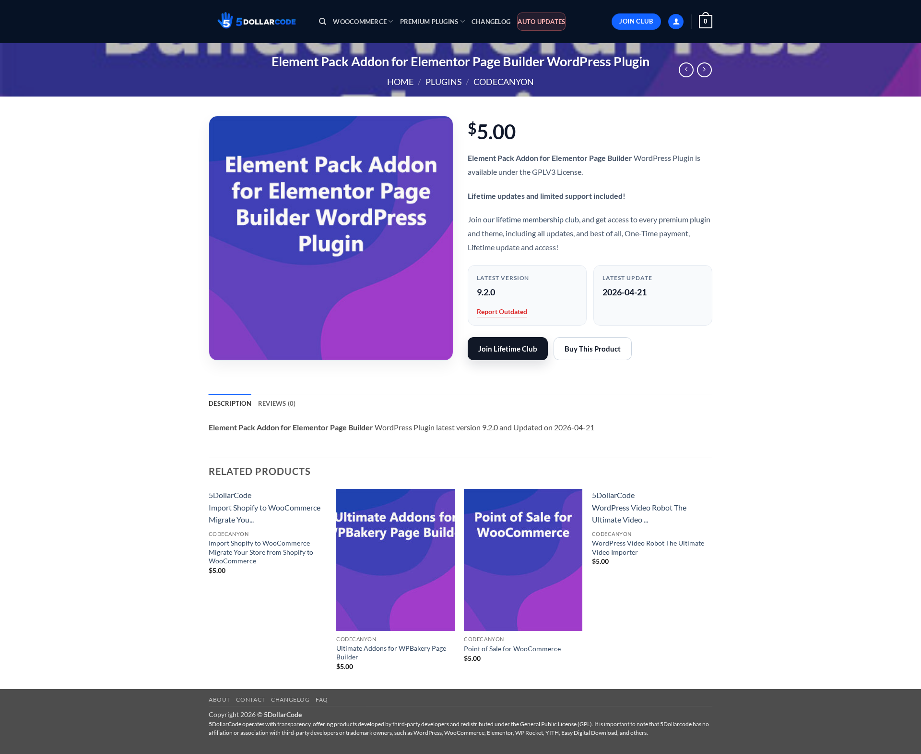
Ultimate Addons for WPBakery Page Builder (391, 652)
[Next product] (686, 69)
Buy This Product (593, 348)
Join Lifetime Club (507, 348)
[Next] (709, 588)
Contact (250, 699)
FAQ (322, 699)
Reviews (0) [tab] (277, 403)
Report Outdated (502, 311)
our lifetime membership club (531, 219)
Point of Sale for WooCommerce (512, 649)
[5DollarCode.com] (257, 22)
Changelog (491, 21)
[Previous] (209, 588)
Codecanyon (503, 81)
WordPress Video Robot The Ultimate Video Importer (648, 547)
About (219, 699)
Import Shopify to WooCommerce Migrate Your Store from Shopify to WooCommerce (261, 552)
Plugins (443, 81)
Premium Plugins (429, 21)
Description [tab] (230, 403)
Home (400, 81)
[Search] (322, 21)
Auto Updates (541, 21)
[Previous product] (704, 69)
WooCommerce (360, 21)
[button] (676, 22)
